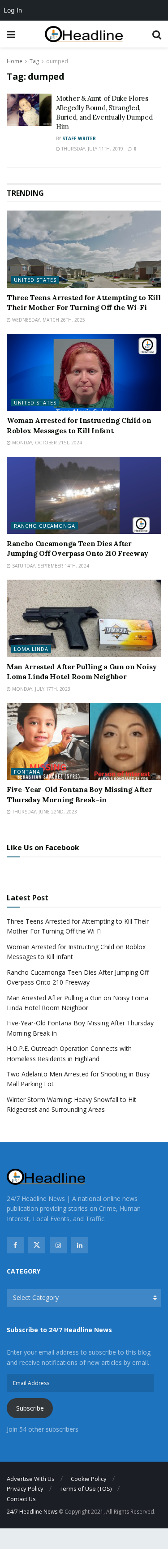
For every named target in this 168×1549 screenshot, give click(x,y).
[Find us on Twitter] (36, 1245)
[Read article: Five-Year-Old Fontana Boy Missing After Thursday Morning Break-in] (84, 741)
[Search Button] (156, 34)
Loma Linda (31, 648)
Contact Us (21, 1499)
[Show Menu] (11, 34)
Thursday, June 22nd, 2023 (44, 812)
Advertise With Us (31, 1479)
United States (35, 279)
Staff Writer (79, 138)
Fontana (27, 771)
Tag (34, 61)
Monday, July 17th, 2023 (40, 689)
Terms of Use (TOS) (86, 1488)
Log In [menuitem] (13, 10)
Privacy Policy (25, 1488)
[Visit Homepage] (84, 34)
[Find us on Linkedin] (79, 1245)
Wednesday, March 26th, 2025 (48, 320)
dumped (57, 61)
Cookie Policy (89, 1479)
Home (14, 61)
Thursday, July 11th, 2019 (91, 149)
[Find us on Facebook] (15, 1245)
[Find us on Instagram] (58, 1245)
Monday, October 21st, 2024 (46, 442)
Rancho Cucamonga (44, 525)
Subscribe (30, 1408)
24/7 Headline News (32, 1511)
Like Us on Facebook (43, 847)
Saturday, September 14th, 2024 (50, 566)
